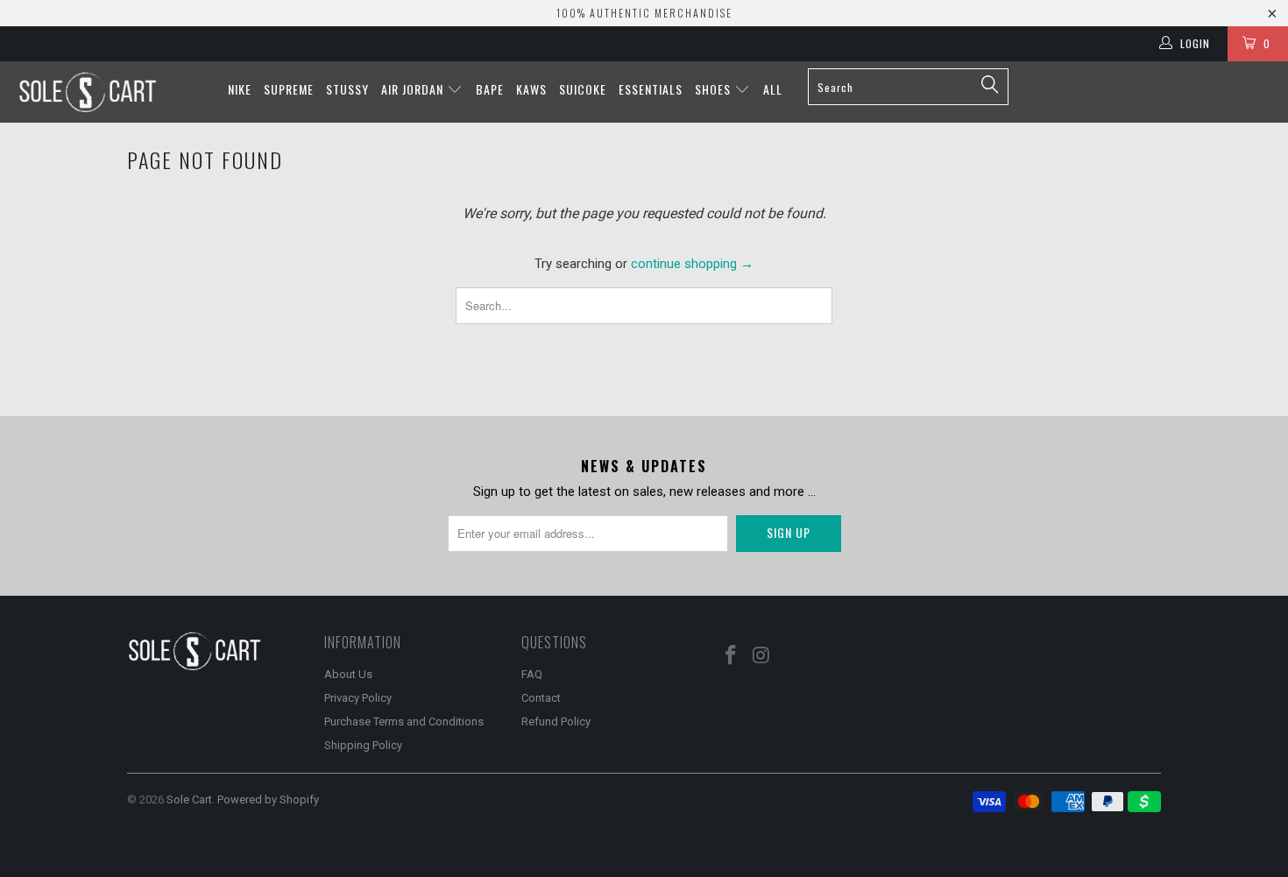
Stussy (347, 89)
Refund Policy (556, 721)
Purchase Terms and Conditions (404, 721)
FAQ (531, 674)
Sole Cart (189, 799)
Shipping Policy (363, 745)
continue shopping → (692, 264)
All (772, 89)
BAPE (490, 89)
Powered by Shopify (268, 799)
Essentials (651, 89)
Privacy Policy (358, 697)
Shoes (714, 89)
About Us (348, 674)
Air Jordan (414, 89)
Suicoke (582, 89)
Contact (541, 697)
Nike (239, 89)
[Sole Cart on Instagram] (762, 656)
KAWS (531, 89)
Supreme (289, 89)
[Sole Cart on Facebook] (731, 656)
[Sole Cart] (112, 92)
